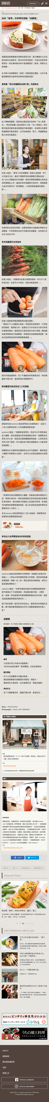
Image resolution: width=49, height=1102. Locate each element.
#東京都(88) (25, 868)
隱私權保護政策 (8, 1062)
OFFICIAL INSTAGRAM (26, 1086)
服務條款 (6, 1056)
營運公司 (6, 1073)
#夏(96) (6, 868)
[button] (17, 923)
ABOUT (5, 1051)
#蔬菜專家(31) (39, 868)
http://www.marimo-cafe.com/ (13, 847)
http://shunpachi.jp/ (9, 766)
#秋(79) (15, 868)
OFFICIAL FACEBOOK (27, 1080)
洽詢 (4, 1067)
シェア (19, 857)
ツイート (33, 857)
